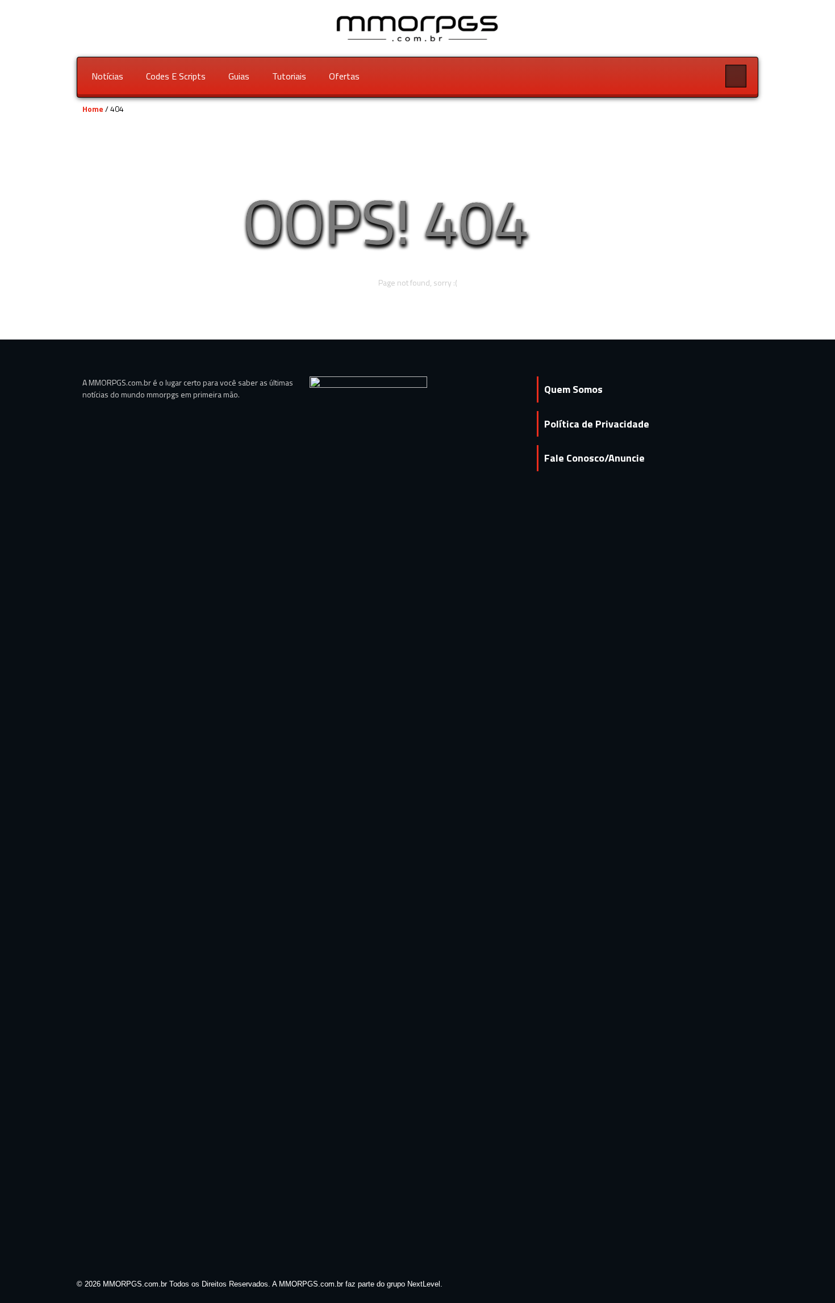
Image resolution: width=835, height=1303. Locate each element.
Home (92, 109)
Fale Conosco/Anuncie (594, 458)
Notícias (107, 76)
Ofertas (344, 76)
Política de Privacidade (596, 423)
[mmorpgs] (417, 27)
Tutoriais (289, 76)
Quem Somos (573, 389)
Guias (238, 76)
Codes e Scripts (176, 76)
